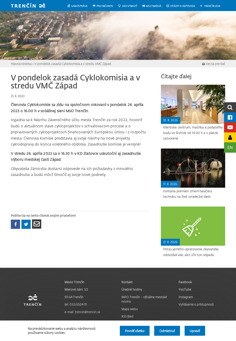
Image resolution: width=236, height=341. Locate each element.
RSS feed (127, 316)
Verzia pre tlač (215, 64)
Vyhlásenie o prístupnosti (196, 304)
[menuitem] (79, 6)
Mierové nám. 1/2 (76, 289)
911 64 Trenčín (74, 297)
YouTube (185, 289)
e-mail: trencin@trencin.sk (82, 312)
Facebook (185, 282)
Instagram (186, 297)
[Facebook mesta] (230, 117)
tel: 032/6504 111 (76, 304)
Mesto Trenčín (74, 282)
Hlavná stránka (21, 64)
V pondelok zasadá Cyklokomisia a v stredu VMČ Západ (73, 64)
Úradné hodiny (131, 289)
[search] (230, 107)
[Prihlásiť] (230, 137)
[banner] (31, 6)
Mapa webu (129, 309)
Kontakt (127, 282)
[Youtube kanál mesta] (230, 127)
